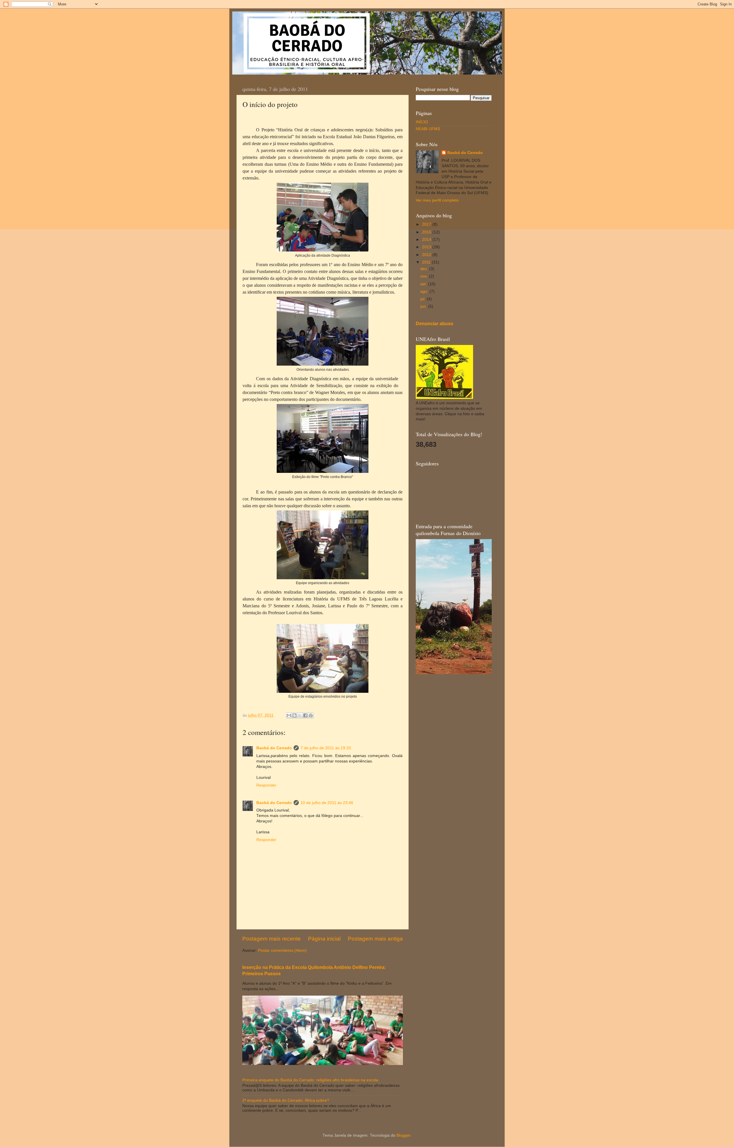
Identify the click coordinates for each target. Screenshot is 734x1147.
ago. (425, 291)
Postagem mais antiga (375, 939)
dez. (424, 269)
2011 (427, 262)
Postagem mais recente (271, 939)
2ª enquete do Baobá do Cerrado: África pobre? (285, 1100)
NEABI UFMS (428, 129)
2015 (427, 232)
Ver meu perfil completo (437, 200)
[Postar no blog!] (294, 715)
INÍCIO (422, 122)
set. (424, 284)
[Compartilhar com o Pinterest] (311, 715)
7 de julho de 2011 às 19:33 (325, 748)
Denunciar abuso (434, 323)
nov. (424, 276)
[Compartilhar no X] (300, 715)
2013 (427, 247)
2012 (427, 255)
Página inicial (324, 939)
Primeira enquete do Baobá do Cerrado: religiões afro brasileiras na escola (310, 1080)
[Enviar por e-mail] (289, 715)
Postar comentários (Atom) (282, 950)
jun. (424, 306)
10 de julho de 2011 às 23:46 (326, 803)
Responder (266, 785)
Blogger (403, 1135)
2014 (427, 239)
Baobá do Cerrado (274, 748)
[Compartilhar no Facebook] (305, 715)
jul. (423, 299)
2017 (427, 224)
